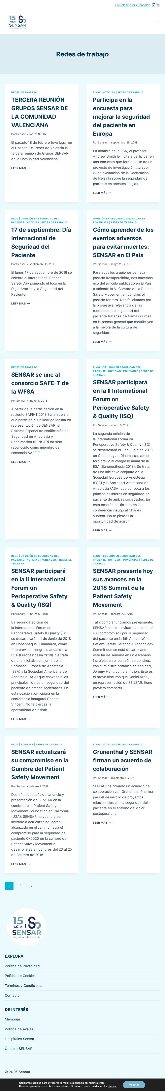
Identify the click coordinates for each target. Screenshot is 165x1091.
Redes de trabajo (24, 92)
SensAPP (143, 5)
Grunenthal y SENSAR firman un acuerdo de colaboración (122, 760)
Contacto (12, 995)
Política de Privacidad (22, 966)
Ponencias (100, 222)
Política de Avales (19, 1029)
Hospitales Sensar (19, 1039)
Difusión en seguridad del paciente (119, 218)
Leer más (20, 168)
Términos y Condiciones (24, 986)
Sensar (20, 134)
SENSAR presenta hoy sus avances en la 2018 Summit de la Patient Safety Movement (123, 587)
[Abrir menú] (156, 22)
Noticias (108, 92)
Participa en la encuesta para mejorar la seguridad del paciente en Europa (121, 116)
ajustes (112, 1086)
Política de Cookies (20, 976)
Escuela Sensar (125, 5)
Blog (96, 92)
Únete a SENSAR (18, 1049)
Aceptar (134, 1085)
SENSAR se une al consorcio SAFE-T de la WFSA (40, 383)
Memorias (13, 1019)
